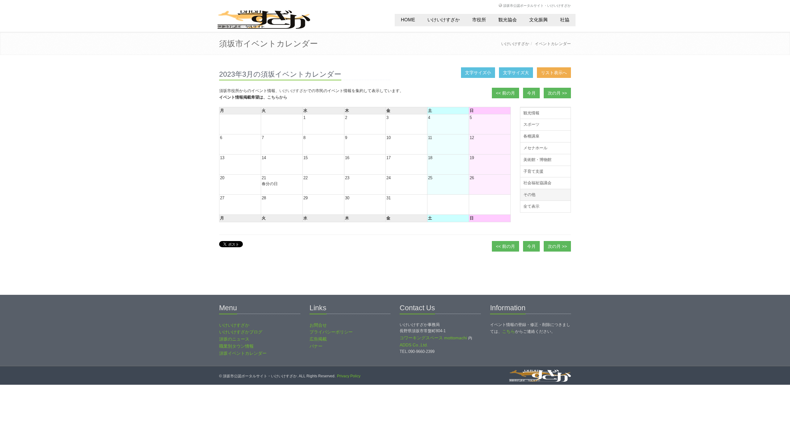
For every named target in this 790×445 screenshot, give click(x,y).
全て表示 (531, 206)
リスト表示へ (554, 72)
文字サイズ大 (516, 72)
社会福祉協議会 (537, 182)
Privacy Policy (348, 376)
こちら (508, 331)
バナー (316, 346)
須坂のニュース (234, 339)
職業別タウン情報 (236, 346)
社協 (564, 19)
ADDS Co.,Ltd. (414, 344)
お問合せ (318, 325)
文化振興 (538, 19)
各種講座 (531, 136)
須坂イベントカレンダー (243, 353)
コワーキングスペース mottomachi (433, 337)
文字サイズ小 (478, 72)
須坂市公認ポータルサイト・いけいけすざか (537, 5)
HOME (408, 19)
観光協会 (507, 19)
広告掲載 (318, 339)
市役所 (479, 19)
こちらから (277, 97)
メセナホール (535, 148)
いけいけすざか (443, 19)
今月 (531, 93)
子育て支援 (533, 171)
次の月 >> (557, 93)
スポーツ (531, 124)
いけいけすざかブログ (240, 331)
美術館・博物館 (537, 159)
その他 (529, 194)
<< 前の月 (505, 93)
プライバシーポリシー (331, 331)
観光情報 (531, 113)
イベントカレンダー (553, 43)
